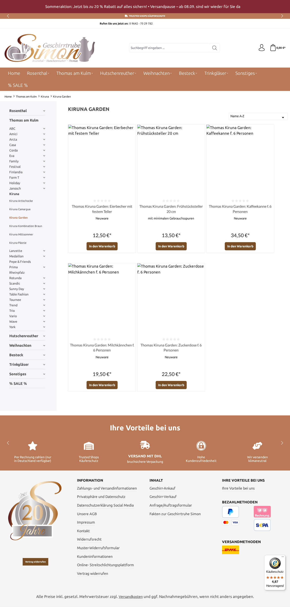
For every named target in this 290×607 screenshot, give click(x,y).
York (12, 327)
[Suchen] (215, 47)
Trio (12, 310)
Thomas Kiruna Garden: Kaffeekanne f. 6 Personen (240, 208)
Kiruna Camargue (20, 209)
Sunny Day (16, 289)
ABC (12, 128)
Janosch (15, 188)
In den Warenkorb (102, 246)
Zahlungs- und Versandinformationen (107, 488)
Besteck (16, 355)
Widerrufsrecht (89, 539)
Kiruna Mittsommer (21, 234)
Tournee (15, 300)
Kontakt (83, 531)
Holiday (14, 183)
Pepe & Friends (20, 261)
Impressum (86, 522)
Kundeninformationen (95, 556)
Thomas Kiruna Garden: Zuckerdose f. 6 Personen (171, 347)
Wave (13, 321)
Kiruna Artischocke (21, 200)
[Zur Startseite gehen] (50, 48)
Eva (11, 156)
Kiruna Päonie (18, 242)
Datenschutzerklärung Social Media (105, 505)
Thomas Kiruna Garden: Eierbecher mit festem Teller (102, 208)
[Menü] (282, 558)
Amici (13, 134)
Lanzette (15, 251)
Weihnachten (20, 345)
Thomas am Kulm (24, 120)
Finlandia (15, 172)
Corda (13, 150)
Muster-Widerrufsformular (98, 548)
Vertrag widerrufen (35, 562)
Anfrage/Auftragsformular (171, 505)
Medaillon (16, 256)
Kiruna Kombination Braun (25, 225)
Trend (13, 305)
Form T (14, 177)
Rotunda (15, 278)
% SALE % (18, 383)
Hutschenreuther (23, 336)
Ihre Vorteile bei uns (238, 488)
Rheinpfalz (17, 272)
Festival (15, 166)
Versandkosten (131, 597)
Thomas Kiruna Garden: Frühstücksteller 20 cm (171, 208)
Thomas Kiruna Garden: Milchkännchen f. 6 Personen (102, 347)
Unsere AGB (87, 514)
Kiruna (14, 194)
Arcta (13, 139)
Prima (13, 267)
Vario (13, 316)
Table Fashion (19, 294)
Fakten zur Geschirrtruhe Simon (175, 514)
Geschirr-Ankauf (162, 488)
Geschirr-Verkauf (163, 497)
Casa (12, 145)
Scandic (14, 283)
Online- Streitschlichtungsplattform (105, 565)
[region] (145, 6)
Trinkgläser (19, 364)
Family (14, 161)
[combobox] (169, 47)
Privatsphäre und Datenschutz (101, 497)
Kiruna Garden (18, 217)
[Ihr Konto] (261, 47)
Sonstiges (17, 374)
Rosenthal (18, 111)
